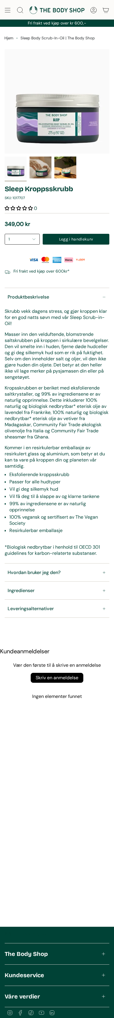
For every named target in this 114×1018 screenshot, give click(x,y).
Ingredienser (21, 590)
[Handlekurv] (106, 10)
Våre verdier (22, 996)
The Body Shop (26, 953)
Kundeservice (24, 975)
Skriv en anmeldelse (57, 678)
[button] (19, 208)
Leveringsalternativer (31, 608)
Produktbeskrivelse (28, 297)
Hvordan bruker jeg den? (34, 572)
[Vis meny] (7, 10)
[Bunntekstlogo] (27, 934)
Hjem (8, 38)
